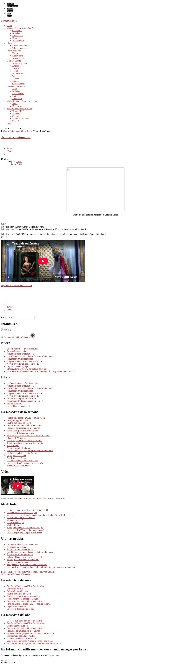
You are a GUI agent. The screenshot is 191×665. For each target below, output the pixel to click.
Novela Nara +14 (14, 403)
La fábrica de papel (15, 522)
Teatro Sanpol (13, 445)
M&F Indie (43, 498)
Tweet (9, 148)
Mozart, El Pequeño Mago (18, 465)
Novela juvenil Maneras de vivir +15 (23, 364)
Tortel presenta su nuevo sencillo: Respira (25, 443)
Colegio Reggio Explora (17, 420)
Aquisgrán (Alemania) (16, 351)
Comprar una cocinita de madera (21, 636)
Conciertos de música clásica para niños (24, 425)
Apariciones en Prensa (16, 458)
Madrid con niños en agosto (19, 423)
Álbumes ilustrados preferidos (20, 359)
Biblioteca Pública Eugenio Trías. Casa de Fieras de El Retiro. (34, 643)
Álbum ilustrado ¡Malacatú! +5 (20, 354)
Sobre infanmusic (12, 6)
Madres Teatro (13, 525)
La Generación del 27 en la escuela (22, 349)
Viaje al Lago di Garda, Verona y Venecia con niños (30, 641)
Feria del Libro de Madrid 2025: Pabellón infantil (28, 435)
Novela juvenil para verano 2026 (21, 398)
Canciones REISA (15, 589)
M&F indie (10, 4)
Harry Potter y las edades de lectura (22, 430)
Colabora (10, 9)
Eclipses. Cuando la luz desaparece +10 (24, 361)
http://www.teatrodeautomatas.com (16, 285)
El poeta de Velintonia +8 (18, 438)
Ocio (23, 131)
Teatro (29, 131)
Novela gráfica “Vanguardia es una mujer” (25, 530)
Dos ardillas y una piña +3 (18, 406)
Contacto (10, 11)
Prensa (9, 14)
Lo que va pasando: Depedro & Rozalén (24, 532)
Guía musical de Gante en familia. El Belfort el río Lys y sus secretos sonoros (41, 371)
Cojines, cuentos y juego (17, 366)
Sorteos (9, 16)
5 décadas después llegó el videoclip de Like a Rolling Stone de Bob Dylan (40, 515)
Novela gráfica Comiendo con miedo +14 (25, 463)
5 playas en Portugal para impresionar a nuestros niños (31, 633)
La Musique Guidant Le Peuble (21, 517)
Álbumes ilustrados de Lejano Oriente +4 (25, 401)
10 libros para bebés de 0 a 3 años (21, 453)
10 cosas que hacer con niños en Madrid (24, 440)
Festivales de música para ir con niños (23, 428)
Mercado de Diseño (15, 520)
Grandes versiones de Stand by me (22, 512)
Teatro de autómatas (15, 137)
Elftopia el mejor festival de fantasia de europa (27, 369)
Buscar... (5, 317)
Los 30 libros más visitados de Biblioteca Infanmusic (30, 356)
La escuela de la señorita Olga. (20, 433)
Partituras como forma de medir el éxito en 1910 (28, 510)
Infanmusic (15, 131)
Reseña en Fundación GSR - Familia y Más (26, 418)
